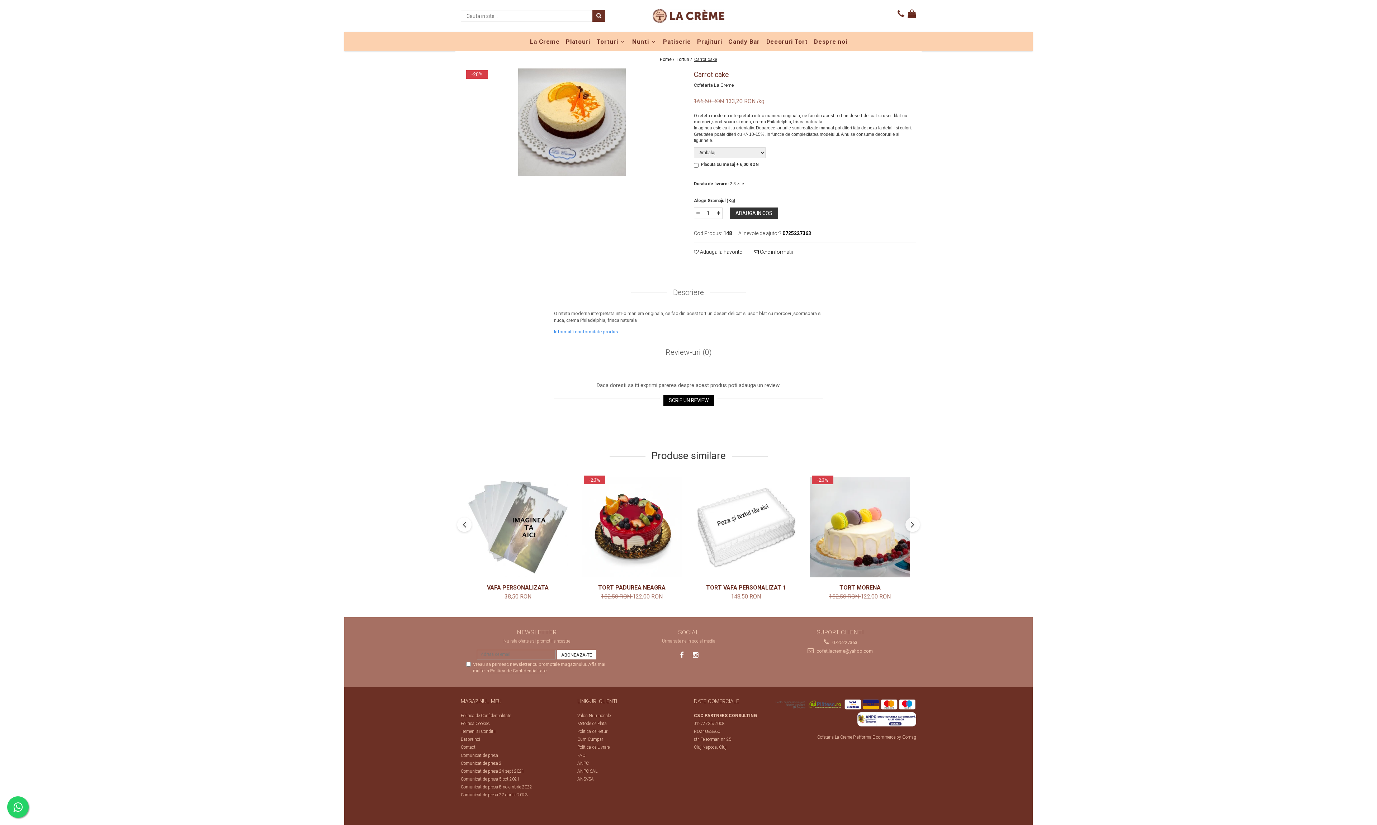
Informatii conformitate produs (586, 331)
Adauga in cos (753, 213)
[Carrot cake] (572, 122)
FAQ (581, 755)
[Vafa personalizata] (517, 527)
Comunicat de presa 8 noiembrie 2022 (496, 787)
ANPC (583, 763)
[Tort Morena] (859, 527)
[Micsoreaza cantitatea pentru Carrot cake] (698, 213)
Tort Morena (860, 587)
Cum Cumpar (590, 739)
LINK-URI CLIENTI (597, 701)
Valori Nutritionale (594, 715)
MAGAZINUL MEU (481, 701)
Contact (468, 747)
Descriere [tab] (688, 292)
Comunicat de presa (479, 755)
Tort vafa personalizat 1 (746, 587)
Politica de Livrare (593, 747)
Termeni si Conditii (478, 731)
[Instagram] (695, 655)
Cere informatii (776, 252)
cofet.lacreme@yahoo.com (844, 651)
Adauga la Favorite (720, 252)
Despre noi (470, 739)
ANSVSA (585, 779)
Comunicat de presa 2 (481, 763)
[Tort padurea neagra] (631, 527)
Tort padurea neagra (632, 587)
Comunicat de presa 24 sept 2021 (492, 771)
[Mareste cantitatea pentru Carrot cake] (719, 213)
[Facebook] (682, 655)
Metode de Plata (592, 723)
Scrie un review (689, 400)
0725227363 (844, 642)
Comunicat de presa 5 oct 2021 (490, 779)
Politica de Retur (592, 731)
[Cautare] (598, 16)
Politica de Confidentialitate (518, 670)
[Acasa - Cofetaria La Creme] (688, 16)
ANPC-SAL (587, 771)
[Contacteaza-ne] (901, 14)
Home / (668, 59)
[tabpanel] (572, 122)
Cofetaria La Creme (714, 85)
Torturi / (685, 59)
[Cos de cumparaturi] (912, 14)
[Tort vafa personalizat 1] (745, 527)
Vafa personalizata (518, 587)
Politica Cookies (475, 723)
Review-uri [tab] (688, 352)
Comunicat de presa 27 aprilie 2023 (494, 794)
